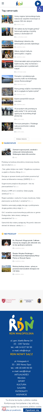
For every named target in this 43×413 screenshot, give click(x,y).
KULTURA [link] (21, 384)
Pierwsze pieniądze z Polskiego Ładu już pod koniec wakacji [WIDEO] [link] (26, 126)
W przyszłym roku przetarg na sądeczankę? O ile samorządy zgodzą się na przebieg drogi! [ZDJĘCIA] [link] (25, 112)
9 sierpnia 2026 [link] (19, 274)
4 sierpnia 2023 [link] (20, 47)
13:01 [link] (24, 172)
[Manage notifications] (4, 409)
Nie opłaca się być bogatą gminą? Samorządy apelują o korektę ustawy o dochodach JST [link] (26, 31)
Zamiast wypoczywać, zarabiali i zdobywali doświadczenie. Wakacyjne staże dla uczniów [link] (25, 152)
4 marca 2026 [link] (19, 24)
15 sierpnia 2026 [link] (19, 261)
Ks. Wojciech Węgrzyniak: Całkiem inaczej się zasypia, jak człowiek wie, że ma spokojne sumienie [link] (27, 242)
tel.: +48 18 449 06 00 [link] (21, 368)
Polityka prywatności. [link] (11, 410)
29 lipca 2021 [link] (19, 119)
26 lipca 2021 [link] (19, 132)
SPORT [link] (21, 381)
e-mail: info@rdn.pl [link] (21, 350)
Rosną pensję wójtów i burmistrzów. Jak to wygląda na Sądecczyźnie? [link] (27, 90)
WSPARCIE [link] (21, 394)
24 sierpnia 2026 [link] (19, 248)
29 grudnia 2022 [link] (20, 84)
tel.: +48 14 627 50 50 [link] (21, 347)
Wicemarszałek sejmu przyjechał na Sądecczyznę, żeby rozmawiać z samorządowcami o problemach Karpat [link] (27, 65)
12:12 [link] (31, 201)
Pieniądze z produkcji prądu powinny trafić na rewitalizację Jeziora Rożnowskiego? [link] (25, 78)
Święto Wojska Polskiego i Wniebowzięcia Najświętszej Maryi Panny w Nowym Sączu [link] (26, 255)
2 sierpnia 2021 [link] (20, 104)
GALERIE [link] (21, 388)
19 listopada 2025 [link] (21, 37)
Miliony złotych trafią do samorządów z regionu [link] (23, 52)
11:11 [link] (24, 226)
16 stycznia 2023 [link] (20, 72)
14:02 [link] (15, 157)
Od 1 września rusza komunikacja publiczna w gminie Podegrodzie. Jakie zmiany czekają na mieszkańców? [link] (21, 215)
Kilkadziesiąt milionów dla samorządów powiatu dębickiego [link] (26, 42)
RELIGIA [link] (21, 378)
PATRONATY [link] (21, 391)
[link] (40, 9)
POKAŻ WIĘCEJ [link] (21, 139)
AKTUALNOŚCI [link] (21, 374)
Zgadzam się (32, 410)
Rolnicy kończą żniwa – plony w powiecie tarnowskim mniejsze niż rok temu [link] (26, 268)
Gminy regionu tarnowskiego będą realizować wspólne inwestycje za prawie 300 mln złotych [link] (27, 18)
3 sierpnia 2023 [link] (20, 57)
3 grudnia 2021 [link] (20, 94)
